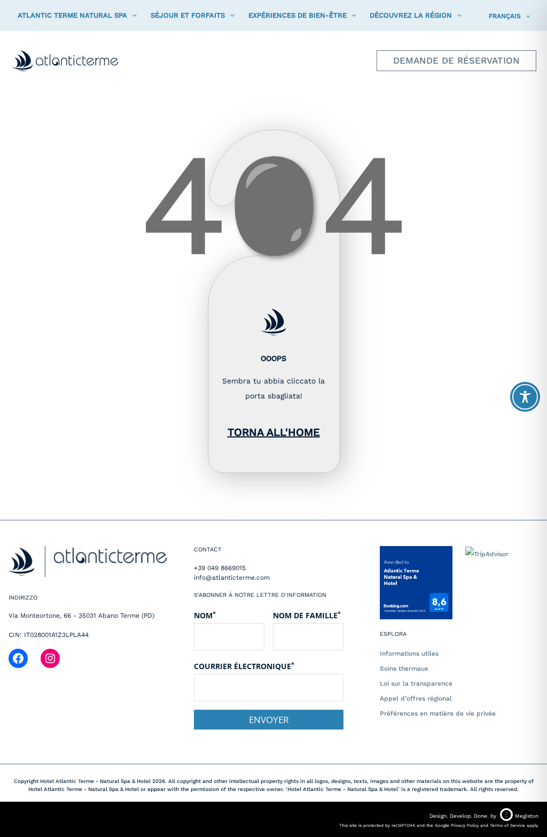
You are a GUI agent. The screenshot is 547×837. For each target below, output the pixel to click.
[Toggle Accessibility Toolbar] (525, 397)
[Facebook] (18, 658)
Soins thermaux (404, 668)
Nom (205, 615)
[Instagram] (50, 658)
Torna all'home (274, 432)
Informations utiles (409, 653)
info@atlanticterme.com (232, 577)
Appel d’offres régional (416, 698)
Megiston (526, 816)
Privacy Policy (465, 825)
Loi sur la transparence (416, 683)
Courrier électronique (244, 666)
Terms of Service (507, 825)
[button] (132, 15)
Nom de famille (307, 615)
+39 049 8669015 (220, 568)
